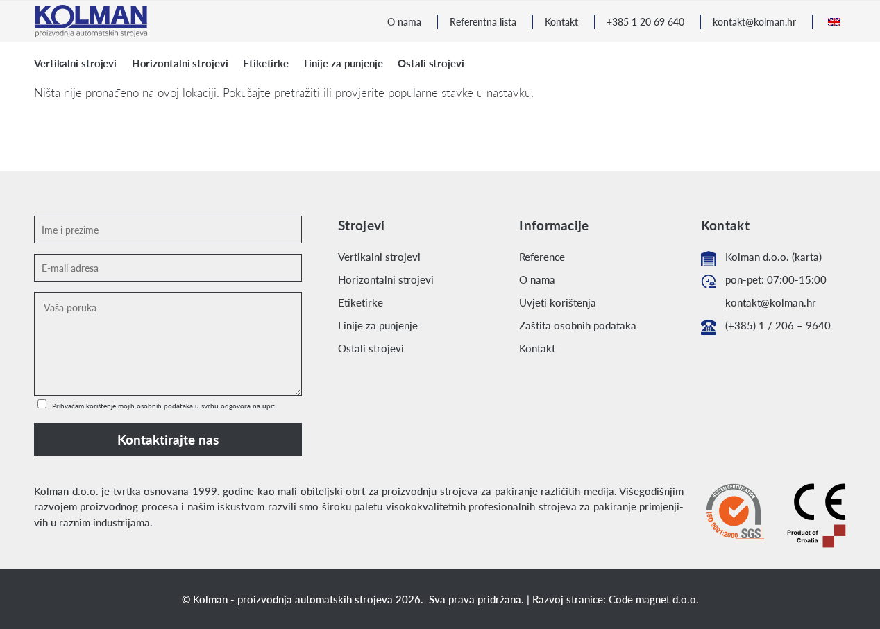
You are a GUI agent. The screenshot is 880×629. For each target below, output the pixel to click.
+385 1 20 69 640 (645, 21)
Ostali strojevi (371, 348)
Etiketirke (360, 302)
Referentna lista (483, 21)
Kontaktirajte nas (168, 439)
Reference (542, 256)
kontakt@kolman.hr (754, 21)
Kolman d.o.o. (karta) (773, 256)
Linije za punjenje (378, 325)
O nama (404, 21)
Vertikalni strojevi (379, 256)
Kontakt (561, 21)
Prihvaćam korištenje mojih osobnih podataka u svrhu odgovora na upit (162, 406)
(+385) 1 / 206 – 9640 (778, 325)
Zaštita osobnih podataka (577, 325)
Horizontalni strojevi (386, 279)
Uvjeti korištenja (557, 302)
